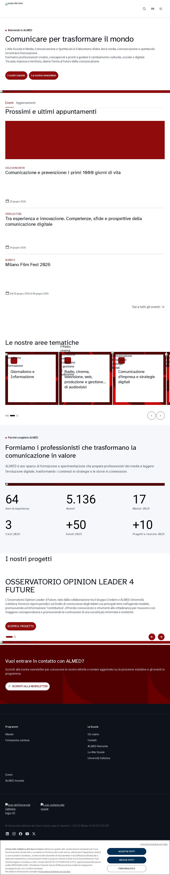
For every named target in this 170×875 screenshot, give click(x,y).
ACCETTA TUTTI (126, 851)
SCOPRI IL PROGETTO (20, 626)
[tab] (7, 637)
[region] (85, 857)
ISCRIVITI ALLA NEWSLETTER (30, 686)
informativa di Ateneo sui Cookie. (55, 871)
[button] (151, 416)
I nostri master (16, 75)
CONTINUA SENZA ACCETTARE (154, 844)
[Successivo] (161, 636)
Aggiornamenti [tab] (25, 102)
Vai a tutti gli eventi (146, 307)
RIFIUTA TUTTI (126, 860)
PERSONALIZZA (126, 868)
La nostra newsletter (43, 75)
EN (152, 8)
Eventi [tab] (9, 102)
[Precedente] (151, 636)
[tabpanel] (85, 208)
